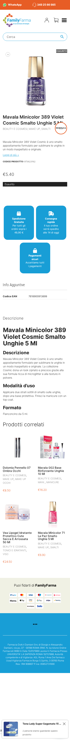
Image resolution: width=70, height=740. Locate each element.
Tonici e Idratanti (14, 550)
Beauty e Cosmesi (15, 128)
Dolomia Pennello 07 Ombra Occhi (17, 469)
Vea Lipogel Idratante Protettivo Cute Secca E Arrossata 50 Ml (17, 537)
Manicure (52, 482)
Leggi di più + (11, 154)
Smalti (46, 128)
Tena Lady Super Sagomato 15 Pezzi (42, 723)
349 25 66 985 (46, 4)
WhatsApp (15, 4)
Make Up (34, 128)
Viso (5, 554)
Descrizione (13, 318)
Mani (41, 482)
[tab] (35, 318)
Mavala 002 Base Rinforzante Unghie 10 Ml (51, 471)
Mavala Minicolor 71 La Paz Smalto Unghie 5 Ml (51, 536)
